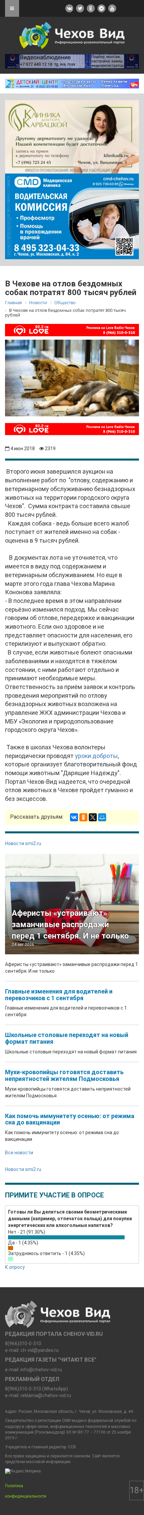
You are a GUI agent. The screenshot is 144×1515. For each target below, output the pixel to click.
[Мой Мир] (102, 817)
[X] (93, 817)
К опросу (15, 1267)
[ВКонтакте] (74, 817)
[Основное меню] (12, 8)
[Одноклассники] (83, 817)
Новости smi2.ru (23, 843)
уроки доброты (96, 755)
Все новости (19, 1152)
